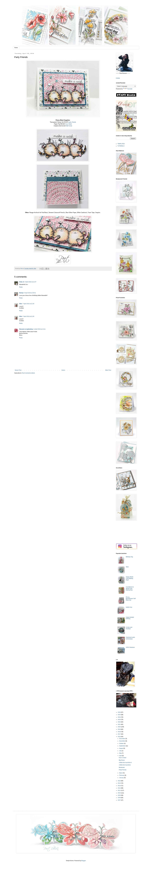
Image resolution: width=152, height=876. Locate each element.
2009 (119, 795)
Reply (21, 287)
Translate (129, 89)
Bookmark (122, 767)
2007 (119, 800)
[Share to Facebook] (46, 269)
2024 (119, 717)
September (122, 746)
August (121, 748)
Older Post (108, 370)
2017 (119, 734)
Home (16, 47)
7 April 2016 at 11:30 (28, 303)
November (122, 741)
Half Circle (69, 126)
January (121, 777)
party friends (72, 122)
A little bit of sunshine (125, 765)
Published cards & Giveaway (130, 638)
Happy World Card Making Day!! (129, 578)
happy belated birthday (130, 617)
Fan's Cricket (122, 757)
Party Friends (122, 770)
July (120, 750)
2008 (119, 797)
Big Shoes (122, 760)
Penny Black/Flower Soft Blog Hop (131, 598)
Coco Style (68, 124)
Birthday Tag (129, 557)
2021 (119, 724)
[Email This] (40, 269)
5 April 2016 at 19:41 (30, 293)
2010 (119, 793)
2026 (119, 712)
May (120, 753)
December (122, 738)
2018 (119, 731)
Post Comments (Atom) (28, 373)
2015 (119, 781)
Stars (127, 567)
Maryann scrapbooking (26, 329)
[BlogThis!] (42, 269)
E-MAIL (118, 78)
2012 (119, 788)
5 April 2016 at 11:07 (30, 282)
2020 (119, 727)
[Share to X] (44, 269)
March (121, 773)
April (120, 755)
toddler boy (129, 607)
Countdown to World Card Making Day (130, 588)
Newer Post (18, 370)
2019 (119, 729)
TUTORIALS (120, 146)
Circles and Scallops (129, 628)
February (122, 775)
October (121, 743)
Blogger (83, 860)
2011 (119, 790)
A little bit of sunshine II (125, 762)
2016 (119, 736)
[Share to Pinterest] (48, 269)
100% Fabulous (130, 647)
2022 (119, 722)
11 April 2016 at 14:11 (39, 329)
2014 (119, 783)
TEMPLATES (121, 144)
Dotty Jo (21, 282)
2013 (119, 785)
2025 (119, 714)
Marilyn (21, 293)
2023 (119, 719)
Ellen (20, 303)
